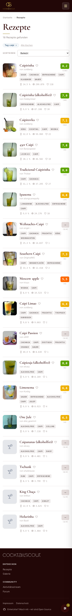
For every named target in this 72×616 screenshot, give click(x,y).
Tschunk (25, 467)
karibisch (26, 317)
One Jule (25, 417)
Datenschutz (22, 603)
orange (25, 347)
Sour (23, 75)
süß (23, 129)
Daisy (49, 451)
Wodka (54, 129)
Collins (50, 426)
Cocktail (34, 129)
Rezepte (7, 569)
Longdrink (26, 204)
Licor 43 (25, 154)
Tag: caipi (9, 45)
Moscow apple (29, 279)
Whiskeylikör (36, 263)
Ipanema (25, 194)
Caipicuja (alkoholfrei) (35, 363)
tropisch (60, 313)
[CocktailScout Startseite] (9, 5)
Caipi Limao (28, 303)
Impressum (8, 603)
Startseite (7, 17)
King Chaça (27, 492)
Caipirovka (27, 120)
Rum (23, 476)
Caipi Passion (29, 333)
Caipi (61, 75)
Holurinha (27, 517)
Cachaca (34, 75)
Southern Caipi (30, 254)
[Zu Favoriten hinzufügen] (36, 65)
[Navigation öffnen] (65, 5)
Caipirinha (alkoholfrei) (36, 95)
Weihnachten (28, 238)
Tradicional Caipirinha (35, 170)
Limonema (27, 387)
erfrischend (48, 75)
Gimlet (45, 501)
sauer (38, 79)
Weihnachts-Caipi (32, 224)
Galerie (6, 573)
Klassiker (26, 79)
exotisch (47, 342)
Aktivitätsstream (11, 587)
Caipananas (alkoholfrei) (36, 442)
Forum (6, 591)
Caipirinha (27, 65)
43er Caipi (26, 145)
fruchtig (47, 233)
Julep (32, 401)
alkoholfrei (44, 104)
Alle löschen (27, 45)
